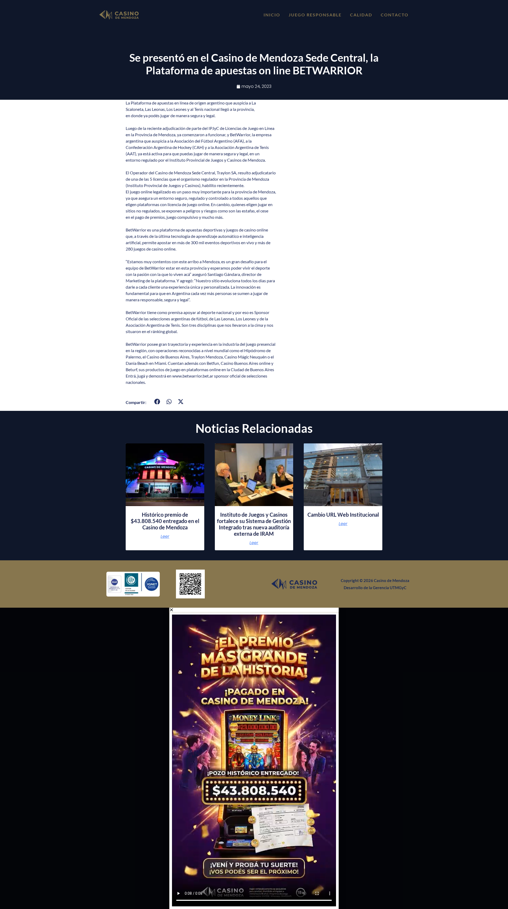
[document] (254, 758)
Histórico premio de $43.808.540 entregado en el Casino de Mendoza (165, 520)
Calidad (361, 14)
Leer (165, 536)
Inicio (272, 14)
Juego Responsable (315, 14)
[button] (157, 402)
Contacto (395, 14)
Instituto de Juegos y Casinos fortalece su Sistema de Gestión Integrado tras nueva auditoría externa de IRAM (254, 524)
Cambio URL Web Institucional (343, 514)
